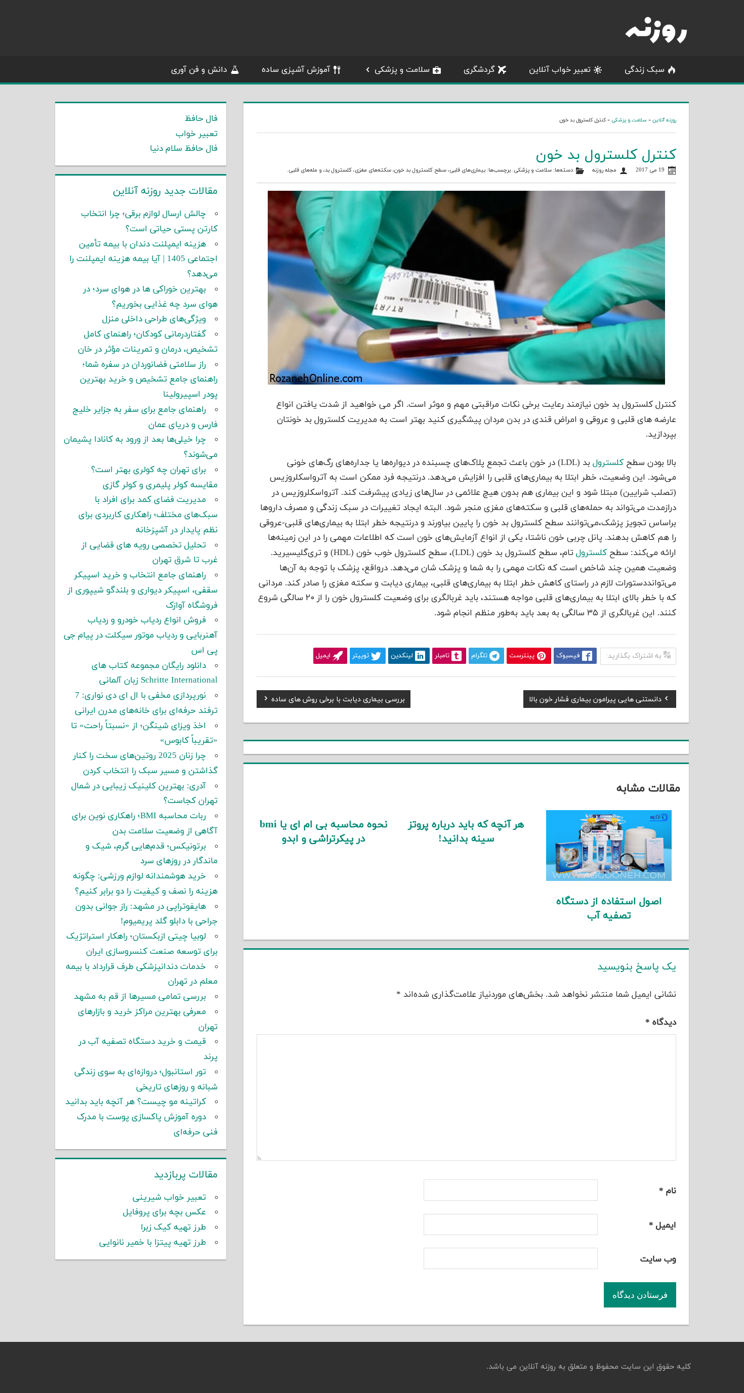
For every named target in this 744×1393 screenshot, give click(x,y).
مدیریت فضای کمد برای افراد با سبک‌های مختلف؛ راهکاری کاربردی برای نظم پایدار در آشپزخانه (148, 515)
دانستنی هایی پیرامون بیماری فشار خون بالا (595, 700)
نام (667, 1191)
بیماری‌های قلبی (467, 170)
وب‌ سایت (658, 1259)
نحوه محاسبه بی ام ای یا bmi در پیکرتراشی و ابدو (324, 832)
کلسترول (608, 463)
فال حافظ (201, 119)
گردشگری (479, 69)
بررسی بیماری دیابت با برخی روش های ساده (338, 700)
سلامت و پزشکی (402, 69)
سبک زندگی (645, 69)
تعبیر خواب (197, 134)
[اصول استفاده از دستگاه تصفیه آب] (609, 879)
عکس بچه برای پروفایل (164, 1212)
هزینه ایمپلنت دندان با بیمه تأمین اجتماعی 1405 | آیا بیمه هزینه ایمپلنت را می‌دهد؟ (143, 259)
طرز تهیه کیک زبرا (173, 1227)
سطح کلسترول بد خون (420, 170)
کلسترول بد (338, 170)
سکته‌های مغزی (373, 170)
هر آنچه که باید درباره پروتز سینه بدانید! (466, 832)
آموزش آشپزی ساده (296, 69)
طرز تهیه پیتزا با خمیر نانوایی (152, 1243)
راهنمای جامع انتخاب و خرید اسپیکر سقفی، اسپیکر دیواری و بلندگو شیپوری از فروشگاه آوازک (142, 590)
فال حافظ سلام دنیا (184, 149)
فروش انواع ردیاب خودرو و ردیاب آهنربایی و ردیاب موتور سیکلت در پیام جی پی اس (141, 635)
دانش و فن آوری (199, 69)
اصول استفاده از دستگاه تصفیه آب (609, 909)
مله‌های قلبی (302, 170)
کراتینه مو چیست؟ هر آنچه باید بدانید (135, 1102)
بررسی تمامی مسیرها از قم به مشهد (140, 997)
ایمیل (662, 1225)
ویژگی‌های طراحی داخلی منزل (154, 319)
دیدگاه (660, 1023)
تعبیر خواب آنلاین (560, 69)
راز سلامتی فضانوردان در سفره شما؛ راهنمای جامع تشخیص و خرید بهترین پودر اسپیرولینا (149, 380)
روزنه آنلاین (664, 120)
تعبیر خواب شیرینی (169, 1198)
